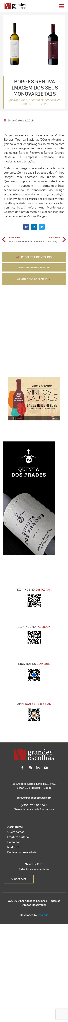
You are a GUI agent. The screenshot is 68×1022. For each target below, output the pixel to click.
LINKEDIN (43, 663)
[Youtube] (45, 767)
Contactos (13, 842)
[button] (26, 227)
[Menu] (48, 6)
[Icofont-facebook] (22, 767)
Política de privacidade (22, 852)
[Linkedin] (38, 767)
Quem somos (15, 832)
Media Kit (13, 847)
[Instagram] (30, 767)
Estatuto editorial (18, 837)
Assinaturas (15, 827)
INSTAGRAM (43, 589)
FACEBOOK (43, 626)
